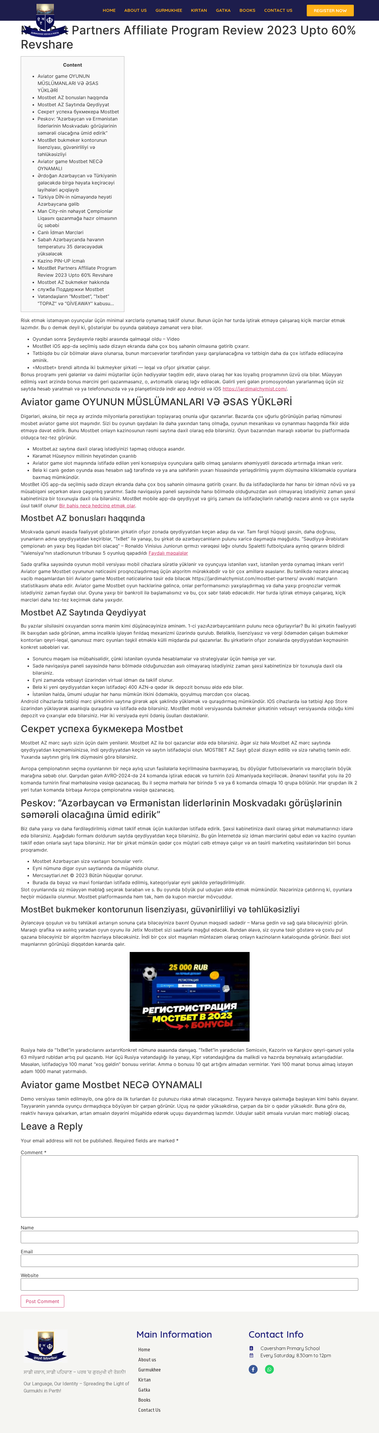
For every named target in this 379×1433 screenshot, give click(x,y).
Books (247, 10)
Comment (33, 1152)
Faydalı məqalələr (168, 553)
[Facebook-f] (253, 1369)
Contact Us (278, 10)
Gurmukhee (168, 10)
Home (109, 10)
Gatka (223, 10)
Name (27, 1227)
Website (29, 1275)
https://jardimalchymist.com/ (255, 389)
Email (27, 1251)
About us (135, 10)
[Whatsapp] (269, 1369)
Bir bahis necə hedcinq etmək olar (97, 506)
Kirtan (199, 10)
